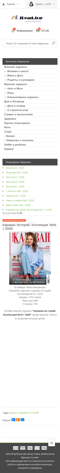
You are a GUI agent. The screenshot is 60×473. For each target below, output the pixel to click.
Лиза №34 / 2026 (15, 181)
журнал (13, 412)
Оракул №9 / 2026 (16, 195)
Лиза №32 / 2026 (15, 167)
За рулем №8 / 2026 (17, 172)
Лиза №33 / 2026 (15, 177)
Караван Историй (29, 412)
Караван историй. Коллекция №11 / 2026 (29, 209)
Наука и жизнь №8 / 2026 (20, 200)
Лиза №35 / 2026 (15, 186)
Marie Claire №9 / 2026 (18, 205)
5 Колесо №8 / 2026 (17, 191)
